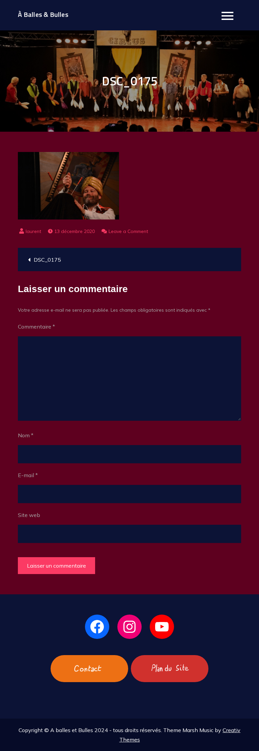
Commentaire (36, 326)
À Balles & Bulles (43, 14)
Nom (25, 435)
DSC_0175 (47, 259)
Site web (29, 515)
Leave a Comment (128, 231)
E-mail (28, 475)
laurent (33, 231)
